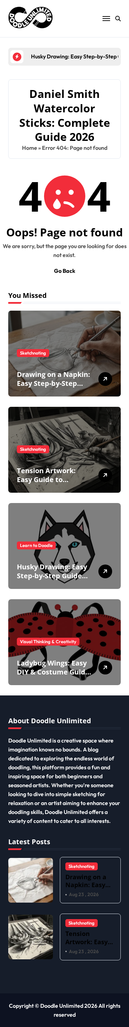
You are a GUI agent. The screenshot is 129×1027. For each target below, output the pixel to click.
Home (29, 147)
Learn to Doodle (36, 545)
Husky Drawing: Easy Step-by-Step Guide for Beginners (52, 575)
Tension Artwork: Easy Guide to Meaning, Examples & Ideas (53, 484)
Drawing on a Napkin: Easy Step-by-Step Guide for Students (53, 383)
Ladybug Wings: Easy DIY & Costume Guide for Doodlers (53, 671)
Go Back (64, 270)
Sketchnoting (33, 353)
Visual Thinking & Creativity (48, 641)
